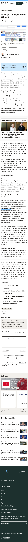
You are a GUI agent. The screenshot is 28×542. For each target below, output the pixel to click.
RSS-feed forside (6, 491)
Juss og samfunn (7, 10)
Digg (5, 103)
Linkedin (3, 497)
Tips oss (23, 471)
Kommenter (14, 49)
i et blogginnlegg (15, 83)
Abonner (19, 3)
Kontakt (3, 528)
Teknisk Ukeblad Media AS (15, 533)
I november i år (6, 208)
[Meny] (25, 3)
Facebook (4, 494)
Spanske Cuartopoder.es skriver (11, 250)
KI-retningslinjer (6, 512)
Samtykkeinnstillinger (7, 506)
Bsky (2, 500)
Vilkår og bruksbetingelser (9, 509)
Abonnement (5, 523)
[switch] (24, 67)
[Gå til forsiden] (4, 3)
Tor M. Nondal (5, 486)
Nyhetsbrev (4, 503)
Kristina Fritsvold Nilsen (8, 480)
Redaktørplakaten (14, 518)
